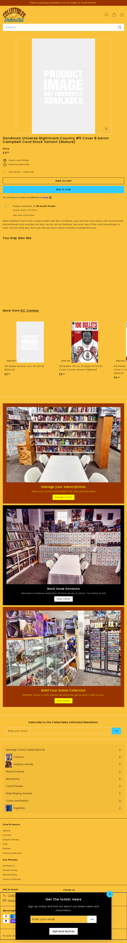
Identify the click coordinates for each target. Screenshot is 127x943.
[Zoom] (106, 129)
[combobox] (63, 27)
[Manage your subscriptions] (63, 444)
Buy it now (63, 189)
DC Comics (30, 310)
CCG (5, 844)
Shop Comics (63, 598)
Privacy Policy (10, 870)
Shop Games (63, 700)
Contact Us (9, 865)
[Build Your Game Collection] (63, 648)
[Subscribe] (92, 919)
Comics (7, 835)
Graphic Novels (11, 839)
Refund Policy (10, 874)
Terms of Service (12, 879)
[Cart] (114, 15)
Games (7, 848)
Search (6, 830)
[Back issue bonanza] (63, 546)
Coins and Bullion (12, 853)
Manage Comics (63, 497)
